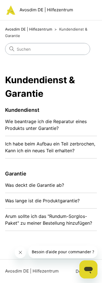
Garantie (15, 174)
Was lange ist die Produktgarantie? (42, 200)
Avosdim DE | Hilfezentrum (28, 29)
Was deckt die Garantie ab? (34, 185)
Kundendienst (22, 110)
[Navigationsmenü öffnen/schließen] (87, 11)
